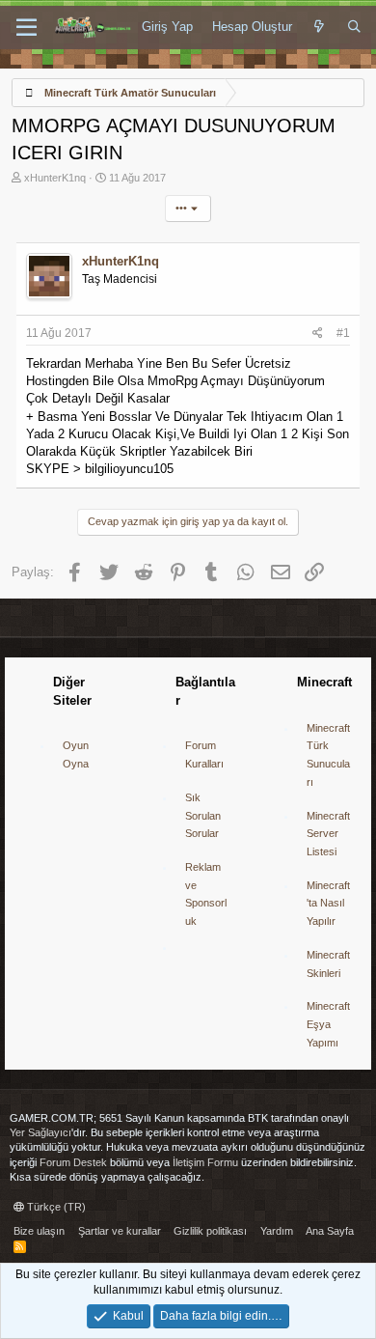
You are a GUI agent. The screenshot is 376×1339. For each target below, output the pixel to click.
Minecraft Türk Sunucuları (328, 755)
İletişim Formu (205, 1162)
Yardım (276, 1231)
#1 (343, 333)
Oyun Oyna (76, 754)
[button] (26, 28)
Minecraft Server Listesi (328, 833)
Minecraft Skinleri (328, 964)
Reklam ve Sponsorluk (206, 894)
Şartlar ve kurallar (119, 1231)
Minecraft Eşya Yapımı (328, 1023)
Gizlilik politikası (210, 1231)
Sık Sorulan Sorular (203, 815)
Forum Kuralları (204, 754)
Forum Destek (73, 1162)
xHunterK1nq (55, 177)
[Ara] (354, 27)
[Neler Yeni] (319, 27)
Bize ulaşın (39, 1231)
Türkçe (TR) (55, 1207)
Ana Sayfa (330, 1231)
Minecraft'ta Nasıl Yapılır (328, 903)
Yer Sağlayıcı (40, 1132)
